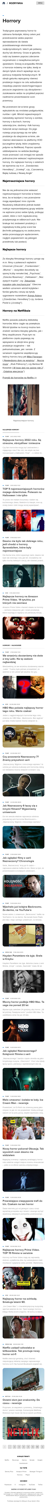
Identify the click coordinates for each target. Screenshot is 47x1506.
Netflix (7, 1460)
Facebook (8, 1485)
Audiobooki (23, 1463)
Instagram (22, 1485)
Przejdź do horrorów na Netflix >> (20, 377)
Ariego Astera (35, 295)
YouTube (32, 1485)
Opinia (24, 1460)
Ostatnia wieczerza (13, 371)
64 (37, 1447)
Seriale (32, 1460)
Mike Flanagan (34, 356)
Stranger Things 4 (36, 1471)
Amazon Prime (21, 1471)
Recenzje (15, 1460)
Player (28, 1475)
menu (40, 3)
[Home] (15, 3)
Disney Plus (9, 1471)
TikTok (40, 1485)
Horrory (19, 1475)
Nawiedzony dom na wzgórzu (19, 360)
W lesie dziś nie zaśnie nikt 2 (28, 367)
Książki (40, 1460)
